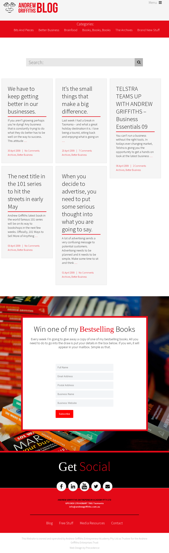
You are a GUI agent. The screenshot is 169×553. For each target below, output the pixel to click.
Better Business (48, 30)
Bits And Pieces (24, 30)
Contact (117, 523)
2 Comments (139, 165)
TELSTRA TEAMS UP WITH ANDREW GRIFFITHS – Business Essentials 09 (134, 107)
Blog (49, 523)
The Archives (124, 30)
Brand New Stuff (148, 30)
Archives (12, 154)
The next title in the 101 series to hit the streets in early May (26, 191)
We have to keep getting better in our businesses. (23, 100)
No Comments (32, 150)
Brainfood (70, 30)
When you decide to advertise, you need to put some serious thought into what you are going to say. (79, 202)
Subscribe (64, 413)
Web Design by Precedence (85, 547)
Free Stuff (66, 523)
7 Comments (85, 150)
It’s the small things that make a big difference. (77, 100)
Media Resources (92, 523)
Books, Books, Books (96, 30)
